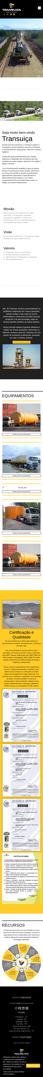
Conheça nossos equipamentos (21, 434)
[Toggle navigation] (39, 7)
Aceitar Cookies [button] (33, 1065)
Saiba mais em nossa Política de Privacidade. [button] (13, 1073)
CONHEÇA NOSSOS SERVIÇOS (21, 342)
